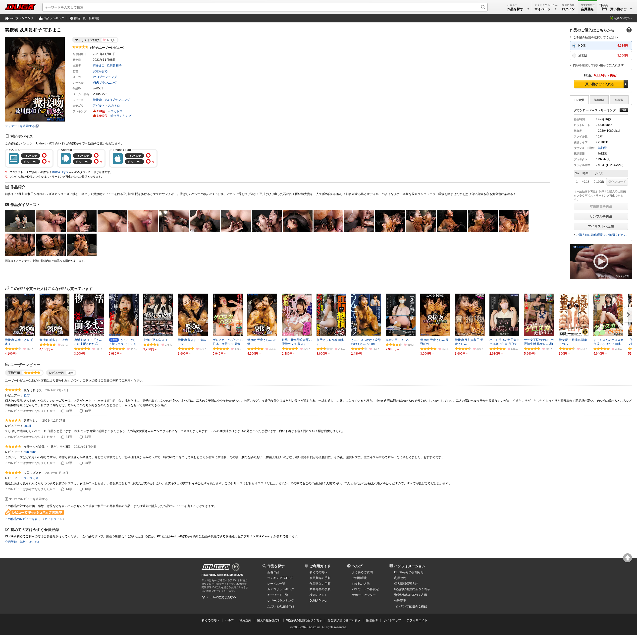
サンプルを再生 (601, 216)
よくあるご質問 (362, 572)
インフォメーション (409, 566)
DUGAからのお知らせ (409, 572)
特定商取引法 (412, 589)
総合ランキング (120, 116)
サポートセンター (364, 595)
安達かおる (100, 71)
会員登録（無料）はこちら (23, 542)
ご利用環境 (359, 578)
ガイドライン (53, 519)
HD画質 (579, 99)
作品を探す (276, 566)
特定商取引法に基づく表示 (304, 620)
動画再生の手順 (320, 589)
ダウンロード (617, 182)
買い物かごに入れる (599, 84)
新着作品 (273, 572)
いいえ (81, 411)
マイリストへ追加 (601, 226)
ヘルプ (357, 566)
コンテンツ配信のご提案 (410, 606)
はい (62, 411)
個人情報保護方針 (406, 583)
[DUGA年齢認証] (216, 567)
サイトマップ (392, 620)
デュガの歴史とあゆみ (221, 597)
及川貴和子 (114, 65)
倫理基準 (400, 600)
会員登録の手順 (320, 578)
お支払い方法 (361, 583)
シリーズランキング (280, 600)
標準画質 (599, 99)
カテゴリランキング (280, 589)
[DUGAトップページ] (20, 7)
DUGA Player (60, 172)
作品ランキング (53, 18)
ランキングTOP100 (280, 578)
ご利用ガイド (320, 566)
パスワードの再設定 (365, 589)
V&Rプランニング (21, 18)
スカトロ (114, 105)
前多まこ (99, 65)
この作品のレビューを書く (23, 519)
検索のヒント (318, 595)
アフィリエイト (417, 620)
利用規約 (400, 578)
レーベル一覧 (276, 583)
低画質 (619, 99)
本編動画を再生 (601, 206)
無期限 (602, 148)
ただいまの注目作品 (280, 606)
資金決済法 (410, 595)
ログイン (568, 9)
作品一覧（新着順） (87, 18)
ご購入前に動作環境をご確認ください (601, 235)
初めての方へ (623, 18)
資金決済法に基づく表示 (343, 620)
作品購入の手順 (320, 583)
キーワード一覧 (277, 595)
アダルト (99, 105)
